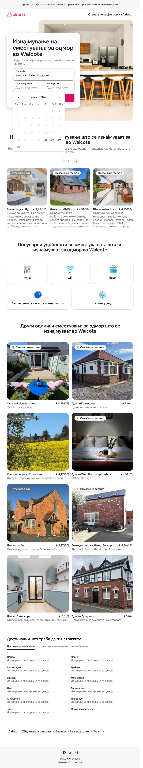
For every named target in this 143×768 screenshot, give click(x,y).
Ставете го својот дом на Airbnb (109, 14)
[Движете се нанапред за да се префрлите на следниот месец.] (59, 97)
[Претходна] (64, 161)
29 (52, 139)
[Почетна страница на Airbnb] (16, 14)
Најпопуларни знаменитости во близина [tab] (64, 646)
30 (59, 139)
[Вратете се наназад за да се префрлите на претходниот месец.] (19, 97)
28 (45, 139)
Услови (79, 762)
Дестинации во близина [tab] (21, 646)
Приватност (65, 762)
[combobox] (44, 75)
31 (18, 146)
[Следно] (77, 161)
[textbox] (28, 87)
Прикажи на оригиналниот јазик (99, 4)
